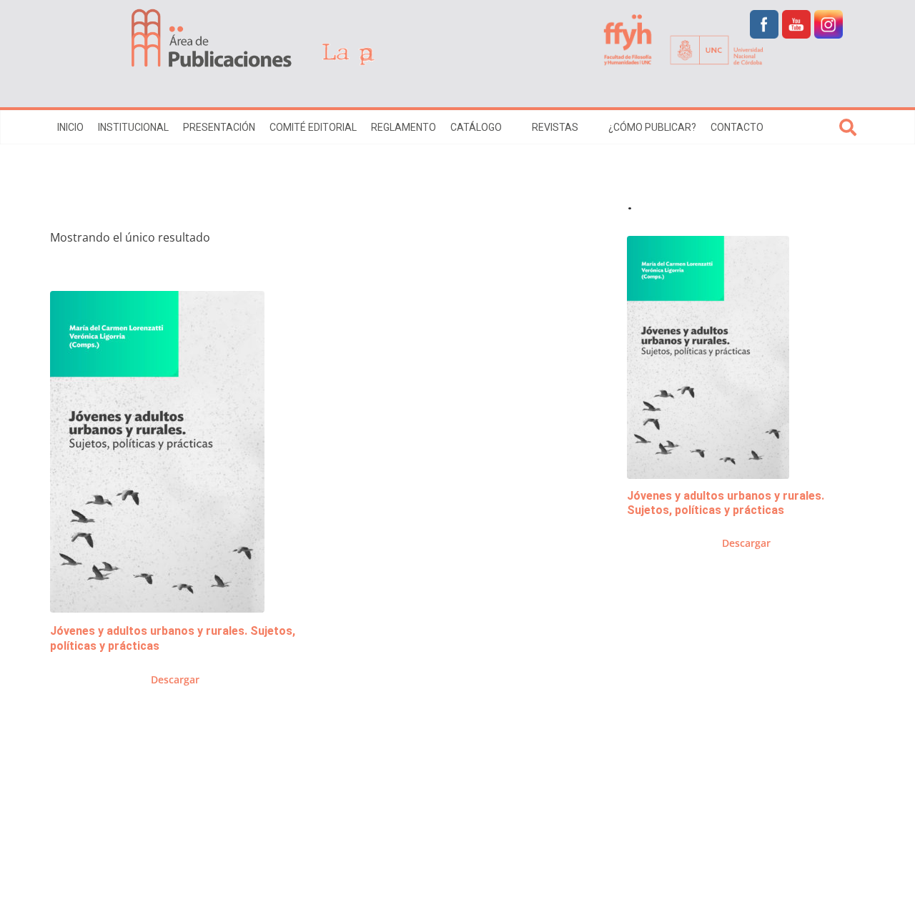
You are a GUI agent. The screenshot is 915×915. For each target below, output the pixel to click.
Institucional (133, 127)
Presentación (219, 127)
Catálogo (476, 127)
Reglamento (403, 127)
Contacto (737, 127)
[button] (510, 127)
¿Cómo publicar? (652, 127)
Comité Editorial (313, 127)
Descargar (175, 679)
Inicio (70, 127)
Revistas (555, 127)
